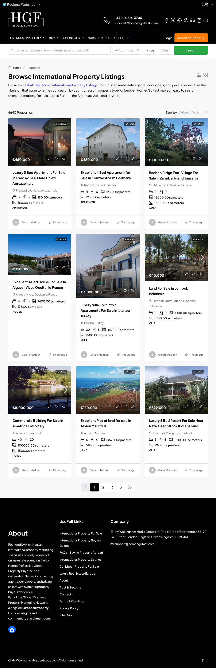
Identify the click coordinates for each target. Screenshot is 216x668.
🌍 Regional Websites (19, 4)
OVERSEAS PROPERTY (25, 38)
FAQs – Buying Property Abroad (81, 552)
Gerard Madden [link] (31, 222)
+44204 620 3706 (128, 18)
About (63, 580)
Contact (65, 594)
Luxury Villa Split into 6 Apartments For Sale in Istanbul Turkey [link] (106, 310)
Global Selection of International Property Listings (60, 85)
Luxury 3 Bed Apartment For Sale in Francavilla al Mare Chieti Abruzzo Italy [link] (38, 178)
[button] (199, 75)
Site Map (65, 615)
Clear (165, 50)
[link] (39, 142)
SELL (121, 38)
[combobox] (127, 50)
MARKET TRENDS (99, 38)
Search (191, 50)
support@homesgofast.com (136, 23)
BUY (52, 38)
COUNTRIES (71, 38)
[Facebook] (12, 630)
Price (150, 50)
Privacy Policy (68, 608)
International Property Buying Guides (80, 542)
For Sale (198, 124)
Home (17, 67)
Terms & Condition (72, 601)
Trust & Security (70, 587)
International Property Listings (80, 559)
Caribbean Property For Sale (79, 566)
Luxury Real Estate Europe (77, 573)
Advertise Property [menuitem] (191, 38)
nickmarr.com (40, 618)
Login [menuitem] (168, 38)
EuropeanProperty (35, 608)
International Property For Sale (80, 533)
